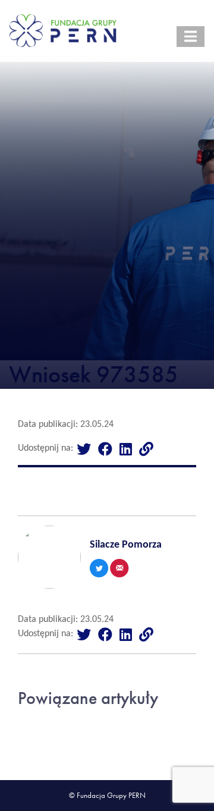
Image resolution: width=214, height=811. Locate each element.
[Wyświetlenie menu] (190, 36)
